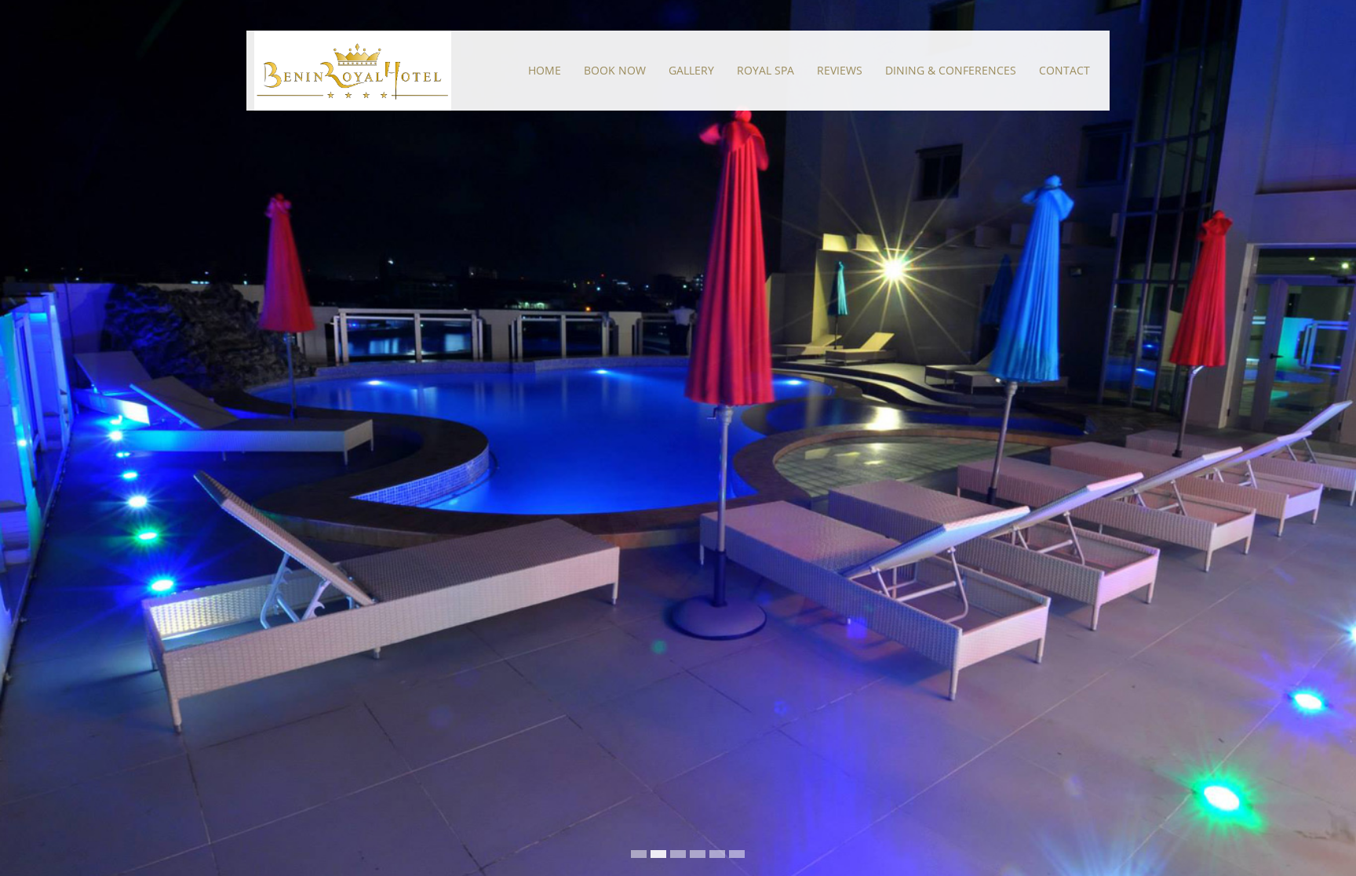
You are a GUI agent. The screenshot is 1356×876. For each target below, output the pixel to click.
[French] (1096, 15)
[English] (1075, 15)
